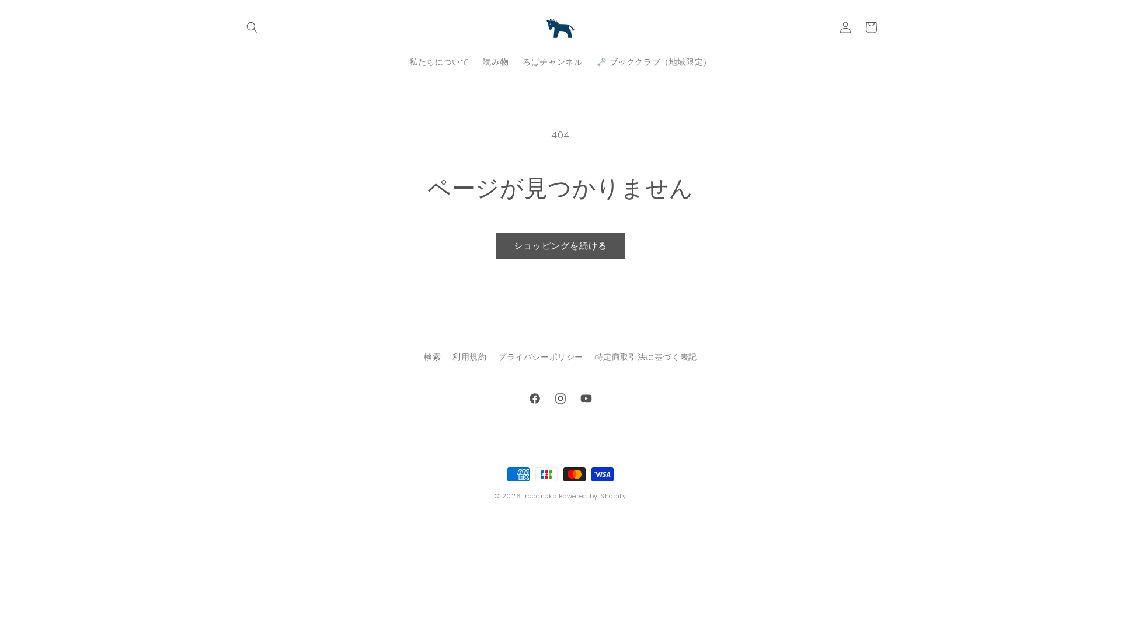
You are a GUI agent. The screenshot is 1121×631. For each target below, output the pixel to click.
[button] (252, 27)
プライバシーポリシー (540, 357)
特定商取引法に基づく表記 (646, 357)
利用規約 (469, 357)
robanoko (541, 496)
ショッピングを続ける (560, 246)
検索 (432, 357)
